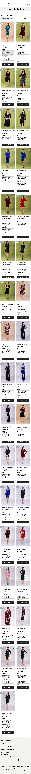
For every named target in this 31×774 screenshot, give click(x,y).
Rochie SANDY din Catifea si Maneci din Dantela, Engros (23, 426)
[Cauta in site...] (27, 5)
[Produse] (2, 5)
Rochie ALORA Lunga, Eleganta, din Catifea (22, 343)
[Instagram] (17, 760)
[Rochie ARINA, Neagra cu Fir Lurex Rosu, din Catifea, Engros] (7, 78)
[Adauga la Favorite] (13, 23)
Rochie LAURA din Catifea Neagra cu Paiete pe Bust (8, 303)
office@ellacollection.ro (9, 756)
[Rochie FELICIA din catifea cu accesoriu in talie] (23, 576)
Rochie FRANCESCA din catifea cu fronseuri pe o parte (8, 669)
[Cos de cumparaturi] (29, 5)
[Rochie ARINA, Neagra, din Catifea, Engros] (7, 118)
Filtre (27, 18)
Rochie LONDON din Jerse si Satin (23, 303)
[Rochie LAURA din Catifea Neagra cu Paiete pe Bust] (7, 291)
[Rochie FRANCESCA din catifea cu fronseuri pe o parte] (7, 656)
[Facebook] (13, 760)
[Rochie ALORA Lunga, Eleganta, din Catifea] (23, 331)
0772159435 (6, 752)
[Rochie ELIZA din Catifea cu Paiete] (7, 32)
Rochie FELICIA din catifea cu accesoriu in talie (22, 588)
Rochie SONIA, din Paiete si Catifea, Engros (23, 217)
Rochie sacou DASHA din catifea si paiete (7, 468)
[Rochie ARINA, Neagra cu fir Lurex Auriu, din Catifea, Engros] (23, 78)
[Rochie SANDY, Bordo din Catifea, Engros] (23, 32)
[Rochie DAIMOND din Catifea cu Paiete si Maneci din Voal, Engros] (23, 158)
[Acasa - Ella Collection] (10, 4)
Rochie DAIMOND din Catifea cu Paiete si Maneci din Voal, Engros (23, 171)
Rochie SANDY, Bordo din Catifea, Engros (23, 44)
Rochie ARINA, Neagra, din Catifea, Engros (8, 131)
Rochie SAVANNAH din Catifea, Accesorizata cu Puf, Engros (23, 131)
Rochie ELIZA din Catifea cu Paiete (7, 44)
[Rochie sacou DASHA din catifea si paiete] (7, 455)
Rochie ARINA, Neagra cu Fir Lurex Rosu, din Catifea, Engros (8, 90)
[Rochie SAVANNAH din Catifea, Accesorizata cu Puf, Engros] (23, 118)
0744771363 (6, 754)
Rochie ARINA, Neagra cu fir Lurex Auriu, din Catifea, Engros (23, 90)
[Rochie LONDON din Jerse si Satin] (23, 291)
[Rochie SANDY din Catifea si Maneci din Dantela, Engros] (23, 414)
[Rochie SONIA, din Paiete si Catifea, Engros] (23, 204)
